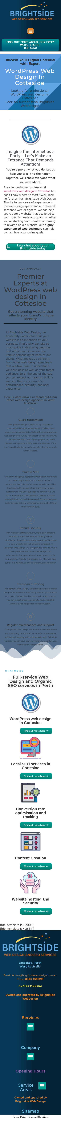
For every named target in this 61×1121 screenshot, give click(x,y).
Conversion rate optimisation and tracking (30, 813)
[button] (30, 31)
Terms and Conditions (38, 1117)
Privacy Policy (19, 1117)
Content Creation (30, 858)
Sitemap (30, 1110)
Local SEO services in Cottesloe (30, 766)
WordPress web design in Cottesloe (27, 191)
